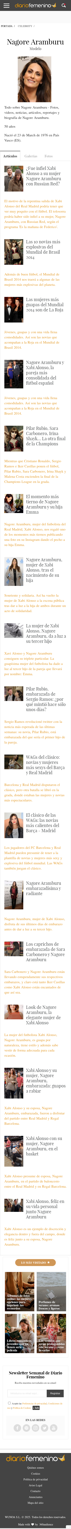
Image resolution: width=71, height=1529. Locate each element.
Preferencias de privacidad (34, 1403)
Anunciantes (35, 1497)
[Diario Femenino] (35, 6)
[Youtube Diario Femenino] (54, 1428)
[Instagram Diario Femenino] (35, 1428)
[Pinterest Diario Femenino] (26, 1428)
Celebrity (25, 26)
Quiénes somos (35, 1467)
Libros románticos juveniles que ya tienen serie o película (19, 1345)
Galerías (30, 156)
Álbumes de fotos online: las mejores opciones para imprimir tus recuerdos (19, 1301)
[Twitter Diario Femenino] (45, 1428)
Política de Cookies (22, 1407)
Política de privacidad (35, 1479)
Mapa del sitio (35, 1503)
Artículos (10, 156)
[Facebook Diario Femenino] (17, 1428)
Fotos (49, 156)
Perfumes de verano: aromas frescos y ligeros (49, 1305)
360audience (46, 1524)
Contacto (35, 1491)
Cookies (35, 1473)
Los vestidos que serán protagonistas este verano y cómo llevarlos (52, 1345)
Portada (6, 26)
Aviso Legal (35, 1485)
